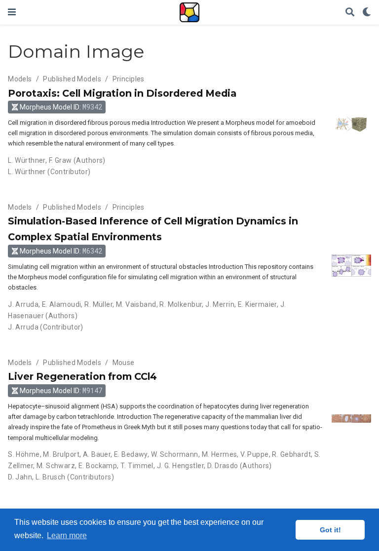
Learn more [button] (67, 535)
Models (20, 79)
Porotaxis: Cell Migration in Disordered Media (122, 93)
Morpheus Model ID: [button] (61, 106)
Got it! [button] (330, 530)
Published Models (72, 79)
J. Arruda (23, 304)
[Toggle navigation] (12, 12)
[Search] (349, 12)
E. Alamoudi (61, 304)
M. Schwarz (56, 466)
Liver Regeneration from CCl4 (82, 376)
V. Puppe (254, 454)
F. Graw (60, 160)
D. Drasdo (222, 466)
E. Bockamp (97, 466)
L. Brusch (51, 477)
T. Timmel (136, 466)
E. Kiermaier (257, 304)
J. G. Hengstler (180, 466)
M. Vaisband (136, 304)
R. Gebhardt (291, 454)
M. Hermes (219, 454)
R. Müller (98, 304)
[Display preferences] (366, 12)
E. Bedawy (131, 454)
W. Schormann (174, 454)
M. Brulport (61, 454)
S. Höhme (23, 454)
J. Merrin (219, 304)
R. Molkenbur (180, 304)
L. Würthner (26, 160)
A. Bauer (97, 454)
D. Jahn (20, 477)
